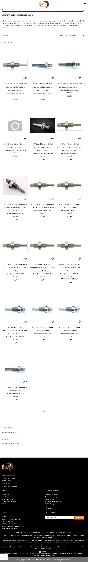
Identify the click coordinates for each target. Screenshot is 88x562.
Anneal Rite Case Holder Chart (12, 519)
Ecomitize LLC (66, 560)
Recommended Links (9, 501)
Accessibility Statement (53, 501)
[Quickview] (25, 78)
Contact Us (5, 495)
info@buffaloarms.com (9, 486)
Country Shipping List (52, 497)
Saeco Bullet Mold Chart (10, 528)
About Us (5, 497)
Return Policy (49, 504)
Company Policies (51, 495)
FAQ (46, 506)
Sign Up (79, 517)
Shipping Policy (50, 499)
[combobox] (42, 10)
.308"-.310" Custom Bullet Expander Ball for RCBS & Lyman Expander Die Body (69, 147)
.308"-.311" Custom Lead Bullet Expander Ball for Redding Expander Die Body (15, 87)
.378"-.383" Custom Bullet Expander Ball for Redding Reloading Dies (42, 87)
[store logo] (44, 5)
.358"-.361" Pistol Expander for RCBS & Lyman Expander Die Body (69, 268)
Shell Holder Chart (8, 517)
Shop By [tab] (5, 35)
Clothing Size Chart (8, 524)
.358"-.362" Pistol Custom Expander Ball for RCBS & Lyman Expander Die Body (15, 331)
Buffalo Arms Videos (8, 499)
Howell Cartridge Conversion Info (13, 526)
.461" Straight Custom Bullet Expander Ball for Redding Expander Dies (42, 147)
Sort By (62, 35)
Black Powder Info (8, 521)
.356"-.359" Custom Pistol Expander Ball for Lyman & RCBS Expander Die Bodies (42, 268)
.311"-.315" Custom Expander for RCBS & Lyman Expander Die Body (15, 207)
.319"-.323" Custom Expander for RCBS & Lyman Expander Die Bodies (15, 268)
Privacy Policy (49, 508)
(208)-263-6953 (7, 484)
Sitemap (4, 504)
